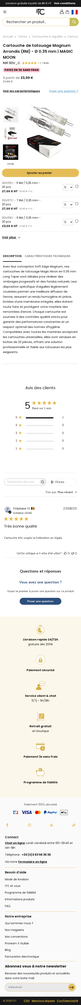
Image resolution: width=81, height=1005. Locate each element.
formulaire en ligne (32, 862)
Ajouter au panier (39, 173)
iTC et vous (12, 886)
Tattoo (22, 37)
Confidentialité (67, 1001)
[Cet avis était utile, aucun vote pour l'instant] (65, 553)
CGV (27, 1001)
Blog (8, 950)
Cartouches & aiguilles (47, 37)
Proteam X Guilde (17, 943)
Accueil (8, 37)
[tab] (12, 258)
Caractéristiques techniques (47, 256)
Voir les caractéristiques (21, 91)
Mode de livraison (17, 879)
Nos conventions (16, 937)
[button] (76, 15)
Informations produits (20, 899)
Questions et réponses (40, 571)
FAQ (7, 906)
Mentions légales (43, 1001)
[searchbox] (21, 482)
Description (12, 256)
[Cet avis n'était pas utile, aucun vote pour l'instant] (72, 553)
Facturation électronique (22, 957)
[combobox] (40, 22)
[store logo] (41, 12)
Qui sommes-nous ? (19, 923)
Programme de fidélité (20, 893)
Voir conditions (64, 3)
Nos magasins (14, 930)
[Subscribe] (71, 987)
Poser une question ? (63, 91)
